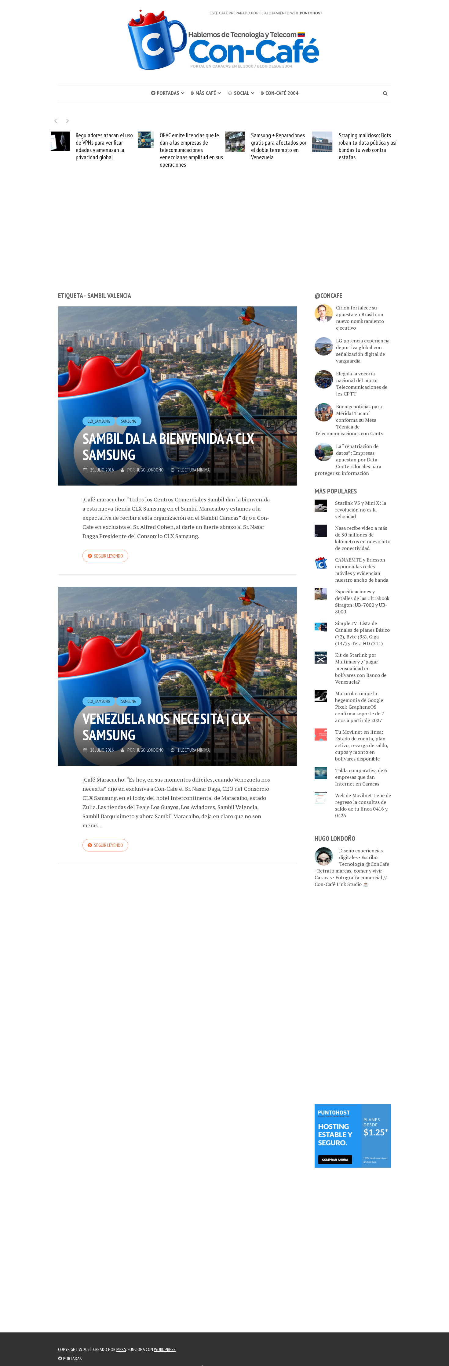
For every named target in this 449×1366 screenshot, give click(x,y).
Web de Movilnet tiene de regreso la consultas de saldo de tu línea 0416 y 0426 (363, 805)
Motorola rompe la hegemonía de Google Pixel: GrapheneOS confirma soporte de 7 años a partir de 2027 (359, 707)
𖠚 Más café (203, 92)
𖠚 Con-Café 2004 (279, 92)
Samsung (129, 421)
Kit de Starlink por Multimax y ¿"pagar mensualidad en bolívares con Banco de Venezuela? (360, 668)
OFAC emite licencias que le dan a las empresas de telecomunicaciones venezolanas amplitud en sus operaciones (117, 150)
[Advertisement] (224, 241)
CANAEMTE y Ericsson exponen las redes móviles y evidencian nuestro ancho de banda (361, 569)
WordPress (165, 1349)
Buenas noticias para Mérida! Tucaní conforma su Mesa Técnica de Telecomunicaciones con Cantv (349, 420)
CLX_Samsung (98, 421)
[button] (68, 121)
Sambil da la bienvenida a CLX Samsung (168, 446)
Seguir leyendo (108, 556)
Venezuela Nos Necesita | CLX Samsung (166, 726)
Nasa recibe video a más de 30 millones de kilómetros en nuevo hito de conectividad (362, 538)
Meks (121, 1349)
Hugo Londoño (150, 470)
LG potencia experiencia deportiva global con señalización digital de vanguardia (362, 350)
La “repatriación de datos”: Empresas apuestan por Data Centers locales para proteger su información (348, 459)
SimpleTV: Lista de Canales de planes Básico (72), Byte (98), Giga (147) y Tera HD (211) (362, 633)
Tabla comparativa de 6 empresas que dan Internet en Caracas (361, 777)
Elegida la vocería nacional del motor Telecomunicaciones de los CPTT (361, 383)
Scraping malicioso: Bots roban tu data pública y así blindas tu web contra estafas (293, 146)
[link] (353, 1135)
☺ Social (238, 92)
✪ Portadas (165, 92)
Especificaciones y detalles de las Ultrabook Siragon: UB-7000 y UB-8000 (362, 601)
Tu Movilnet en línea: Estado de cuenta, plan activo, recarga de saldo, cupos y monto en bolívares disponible (361, 745)
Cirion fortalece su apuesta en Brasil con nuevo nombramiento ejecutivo (360, 317)
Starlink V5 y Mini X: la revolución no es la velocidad (383, 143)
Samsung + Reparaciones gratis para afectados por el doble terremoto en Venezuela (204, 146)
